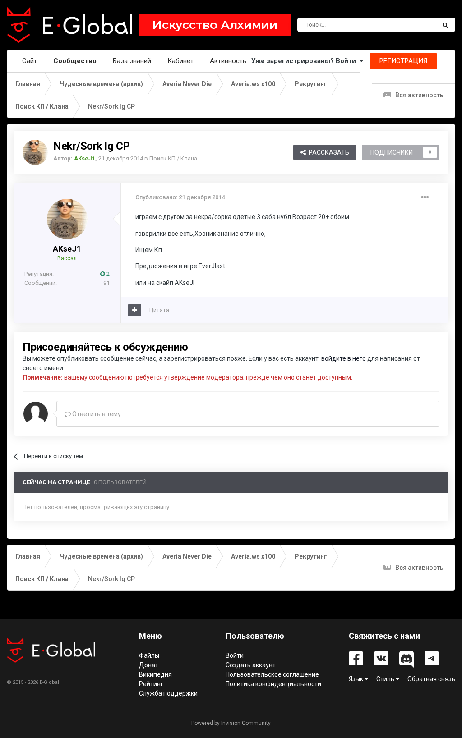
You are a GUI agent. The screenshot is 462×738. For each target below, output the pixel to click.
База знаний (132, 61)
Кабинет (180, 61)
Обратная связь (431, 679)
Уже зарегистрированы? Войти (305, 61)
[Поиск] (445, 25)
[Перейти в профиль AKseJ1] (35, 152)
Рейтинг (151, 684)
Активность (228, 61)
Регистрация (403, 61)
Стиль (386, 679)
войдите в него (343, 358)
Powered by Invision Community (231, 723)
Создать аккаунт (251, 665)
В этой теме (408, 25)
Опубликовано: (180, 197)
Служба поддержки (168, 693)
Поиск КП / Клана (173, 158)
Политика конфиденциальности (273, 684)
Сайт (29, 61)
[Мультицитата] (134, 310)
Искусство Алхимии (214, 25)
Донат (148, 665)
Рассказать (327, 152)
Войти (235, 655)
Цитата (159, 310)
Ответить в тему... (98, 413)
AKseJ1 (67, 248)
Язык (357, 679)
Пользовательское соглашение (272, 674)
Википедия (155, 674)
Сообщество (75, 61)
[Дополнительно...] (425, 197)
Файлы (149, 655)
